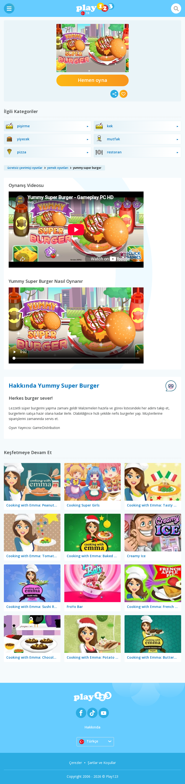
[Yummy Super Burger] (92, 48)
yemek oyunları (57, 168)
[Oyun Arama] (176, 8)
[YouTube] (104, 713)
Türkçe (92, 741)
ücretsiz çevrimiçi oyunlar (24, 168)
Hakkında (92, 727)
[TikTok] (92, 713)
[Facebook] (81, 713)
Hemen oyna (92, 80)
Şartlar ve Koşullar (102, 762)
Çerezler (75, 762)
